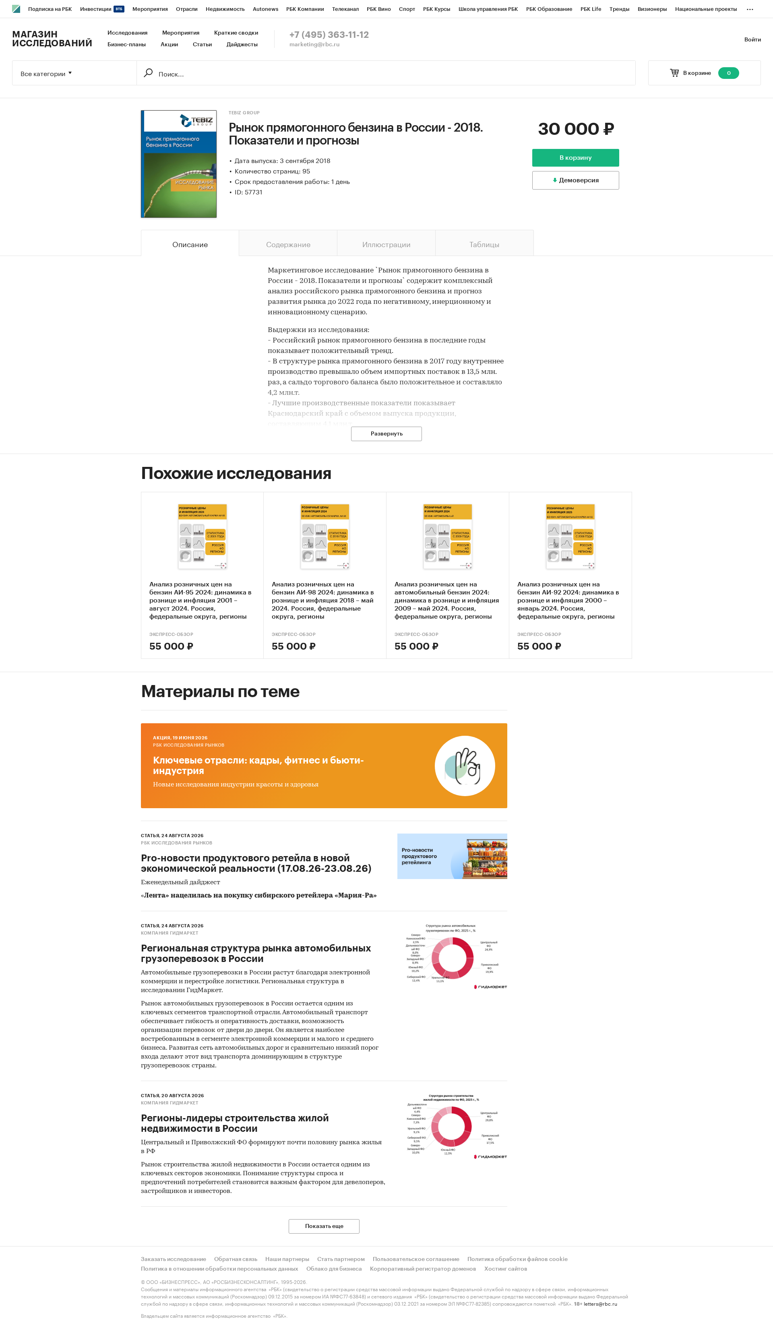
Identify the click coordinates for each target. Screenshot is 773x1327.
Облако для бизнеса (334, 1269)
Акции (169, 44)
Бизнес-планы (126, 44)
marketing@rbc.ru (314, 44)
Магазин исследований (52, 39)
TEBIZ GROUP (244, 113)
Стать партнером (341, 1259)
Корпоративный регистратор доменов (423, 1269)
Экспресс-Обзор (171, 634)
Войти (752, 40)
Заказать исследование (173, 1259)
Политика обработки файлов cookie (517, 1259)
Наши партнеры (287, 1259)
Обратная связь (235, 1259)
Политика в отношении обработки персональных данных (219, 1269)
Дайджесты (242, 44)
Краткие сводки (236, 33)
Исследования (127, 33)
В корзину (576, 158)
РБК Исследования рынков (189, 745)
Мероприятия (180, 33)
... (750, 8)
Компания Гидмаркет (169, 933)
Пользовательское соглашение (416, 1259)
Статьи (202, 44)
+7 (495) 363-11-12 (329, 35)
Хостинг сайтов (505, 1269)
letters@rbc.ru (600, 1303)
